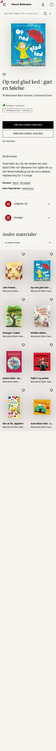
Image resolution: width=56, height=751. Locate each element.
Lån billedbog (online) (28, 124)
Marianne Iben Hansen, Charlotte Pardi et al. (41, 291)
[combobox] (28, 13)
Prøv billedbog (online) (28, 133)
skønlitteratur (28, 188)
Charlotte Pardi (43, 95)
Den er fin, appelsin (13, 423)
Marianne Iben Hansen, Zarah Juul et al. (13, 427)
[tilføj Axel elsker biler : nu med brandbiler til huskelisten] (51, 390)
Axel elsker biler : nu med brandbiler (42, 424)
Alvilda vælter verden (38, 333)
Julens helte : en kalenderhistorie (11, 379)
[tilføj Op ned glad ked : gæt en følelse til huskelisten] (4, 74)
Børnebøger (25, 183)
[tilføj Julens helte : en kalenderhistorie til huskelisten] (23, 345)
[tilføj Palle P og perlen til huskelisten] (51, 345)
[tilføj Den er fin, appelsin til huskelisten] (23, 390)
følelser (15, 183)
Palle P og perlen (40, 378)
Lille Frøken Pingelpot (9, 288)
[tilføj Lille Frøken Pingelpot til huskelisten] (23, 254)
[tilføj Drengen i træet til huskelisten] (23, 300)
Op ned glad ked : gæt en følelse (40, 288)
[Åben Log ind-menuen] (42, 4)
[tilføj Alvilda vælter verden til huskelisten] (51, 300)
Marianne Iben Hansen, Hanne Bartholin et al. (42, 427)
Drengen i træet (11, 333)
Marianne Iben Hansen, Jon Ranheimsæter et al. (41, 382)
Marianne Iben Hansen (19, 95)
